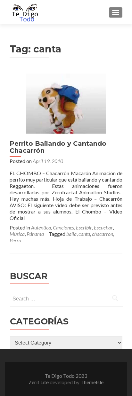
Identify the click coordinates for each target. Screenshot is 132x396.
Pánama (35, 234)
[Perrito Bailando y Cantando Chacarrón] (66, 103)
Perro (15, 240)
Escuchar (103, 227)
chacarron (102, 234)
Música (17, 234)
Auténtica (41, 227)
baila (71, 234)
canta (84, 234)
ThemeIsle (91, 382)
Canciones (63, 227)
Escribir (84, 227)
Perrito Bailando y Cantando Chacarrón (58, 147)
